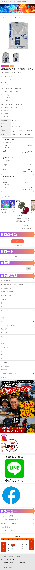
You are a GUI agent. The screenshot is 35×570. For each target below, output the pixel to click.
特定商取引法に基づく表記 (8, 559)
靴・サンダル (4, 310)
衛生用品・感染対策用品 (8, 325)
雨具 (2, 321)
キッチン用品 (4, 340)
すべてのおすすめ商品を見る (26, 228)
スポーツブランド (6, 377)
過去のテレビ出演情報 (7, 516)
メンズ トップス (21, 17)
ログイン (22, 153)
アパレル (8, 17)
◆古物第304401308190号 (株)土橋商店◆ (12, 284)
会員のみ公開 (28, 145)
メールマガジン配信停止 (8, 530)
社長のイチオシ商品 (6, 288)
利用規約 (11, 556)
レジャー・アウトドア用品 (8, 373)
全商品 (2, 17)
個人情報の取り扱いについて (9, 562)
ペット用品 (4, 362)
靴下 (2, 306)
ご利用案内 (19, 556)
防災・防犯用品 (5, 366)
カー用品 (3, 351)
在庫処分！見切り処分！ (8, 292)
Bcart (30, 567)
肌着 (2, 303)
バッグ (3, 336)
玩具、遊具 (4, 329)
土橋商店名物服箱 (6, 280)
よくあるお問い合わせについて (9, 519)
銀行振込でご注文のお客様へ (9, 523)
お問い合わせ (23, 562)
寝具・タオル (4, 332)
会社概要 (3, 556)
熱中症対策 (4, 369)
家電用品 (3, 344)
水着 (2, 314)
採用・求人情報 (5, 527)
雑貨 (2, 318)
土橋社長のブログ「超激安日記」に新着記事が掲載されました (15, 1)
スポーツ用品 (4, 347)
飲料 (2, 355)
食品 (2, 358)
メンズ (13, 17)
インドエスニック (6, 295)
